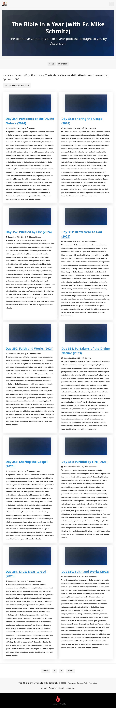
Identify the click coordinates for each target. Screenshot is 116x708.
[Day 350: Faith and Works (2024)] (30, 333)
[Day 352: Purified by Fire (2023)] (86, 446)
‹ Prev (46, 671)
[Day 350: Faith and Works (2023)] (86, 556)
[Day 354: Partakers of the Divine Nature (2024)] (30, 103)
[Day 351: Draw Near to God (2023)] (30, 556)
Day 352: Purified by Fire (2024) (29, 232)
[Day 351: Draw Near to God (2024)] (86, 216)
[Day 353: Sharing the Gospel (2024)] (86, 103)
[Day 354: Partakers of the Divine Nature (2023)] (86, 333)
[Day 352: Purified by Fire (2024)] (30, 216)
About (44, 688)
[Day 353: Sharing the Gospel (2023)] (30, 446)
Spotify (64, 64)
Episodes (52, 688)
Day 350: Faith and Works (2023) (85, 571)
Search (61, 688)
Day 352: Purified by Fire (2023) (84, 462)
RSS (52, 64)
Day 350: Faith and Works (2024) (29, 348)
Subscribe (70, 688)
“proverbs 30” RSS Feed (18, 85)
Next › (70, 671)
